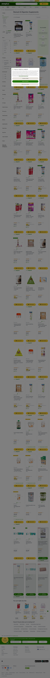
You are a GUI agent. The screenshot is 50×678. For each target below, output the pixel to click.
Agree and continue (25, 81)
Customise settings (25, 78)
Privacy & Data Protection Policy (23, 76)
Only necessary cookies (25, 84)
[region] (25, 77)
